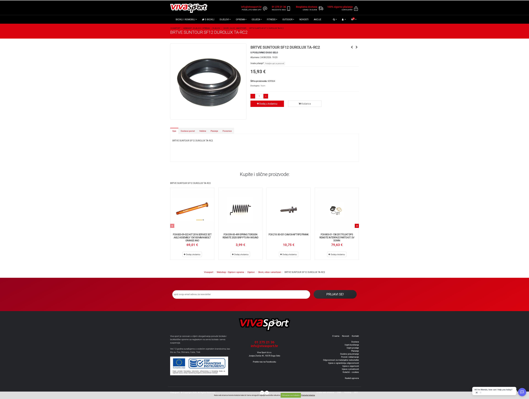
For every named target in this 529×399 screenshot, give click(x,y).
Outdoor (287, 19)
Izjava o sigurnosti (350, 366)
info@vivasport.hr (264, 346)
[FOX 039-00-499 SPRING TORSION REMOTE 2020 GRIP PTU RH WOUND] (240, 209)
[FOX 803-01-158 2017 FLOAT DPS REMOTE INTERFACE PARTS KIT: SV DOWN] (336, 209)
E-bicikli (209, 19)
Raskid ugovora (352, 378)
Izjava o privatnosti (350, 369)
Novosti (304, 19)
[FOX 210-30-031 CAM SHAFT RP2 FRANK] (288, 209)
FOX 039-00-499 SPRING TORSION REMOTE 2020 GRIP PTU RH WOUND (240, 236)
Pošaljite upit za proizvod (274, 63)
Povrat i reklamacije (350, 357)
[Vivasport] (190, 8)
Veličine (202, 131)
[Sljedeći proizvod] (357, 47)
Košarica (306, 103)
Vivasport (175, 28)
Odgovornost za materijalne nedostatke (341, 360)
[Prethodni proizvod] (352, 47)
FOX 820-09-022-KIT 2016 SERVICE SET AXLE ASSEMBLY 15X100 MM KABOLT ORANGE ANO (192, 237)
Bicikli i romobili (185, 19)
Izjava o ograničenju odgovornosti (343, 363)
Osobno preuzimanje (349, 354)
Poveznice (227, 131)
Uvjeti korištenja (352, 345)
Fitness (271, 19)
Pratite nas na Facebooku (264, 362)
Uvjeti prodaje (353, 348)
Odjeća (256, 19)
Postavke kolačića (308, 395)
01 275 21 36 (264, 342)
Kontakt (355, 336)
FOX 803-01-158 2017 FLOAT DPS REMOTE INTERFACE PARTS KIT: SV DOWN (336, 237)
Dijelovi (224, 19)
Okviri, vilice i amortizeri (234, 28)
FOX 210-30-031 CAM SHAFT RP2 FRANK (289, 234)
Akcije (317, 19)
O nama (335, 336)
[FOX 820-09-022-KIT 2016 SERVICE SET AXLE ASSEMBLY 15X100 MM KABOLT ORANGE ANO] (192, 209)
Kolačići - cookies (351, 372)
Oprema (240, 19)
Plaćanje (214, 131)
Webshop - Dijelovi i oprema (196, 28)
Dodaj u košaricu (268, 103)
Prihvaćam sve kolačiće (291, 395)
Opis (174, 131)
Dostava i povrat (188, 131)
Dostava (355, 342)
